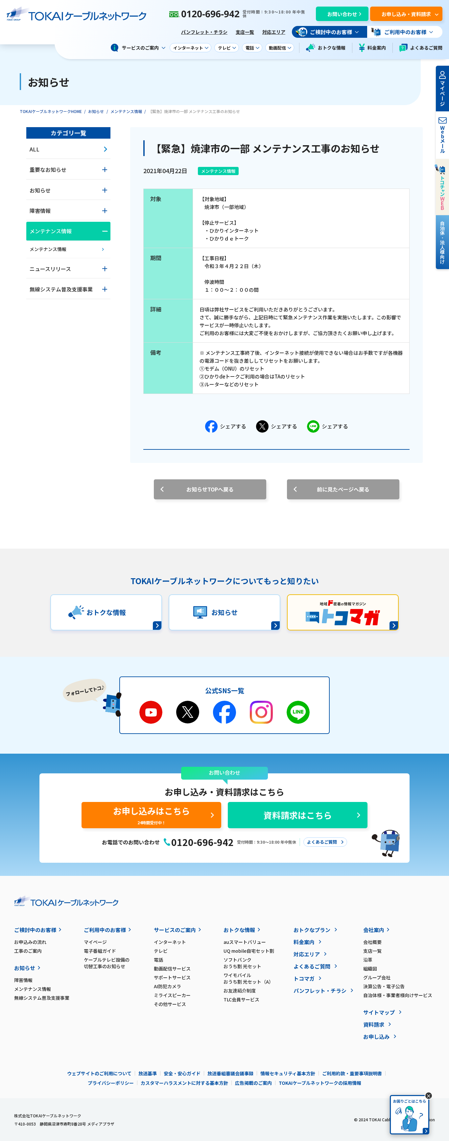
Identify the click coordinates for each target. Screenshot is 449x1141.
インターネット (170, 942)
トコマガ (304, 978)
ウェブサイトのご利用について (99, 1073)
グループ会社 (376, 977)
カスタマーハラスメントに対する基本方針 (184, 1083)
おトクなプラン (312, 930)
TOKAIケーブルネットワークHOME (51, 111)
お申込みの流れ (30, 942)
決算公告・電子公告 (384, 986)
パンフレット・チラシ (204, 32)
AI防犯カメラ (167, 986)
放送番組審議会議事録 (230, 1073)
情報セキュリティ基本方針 (287, 1073)
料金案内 (376, 47)
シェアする (233, 426)
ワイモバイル (248, 978)
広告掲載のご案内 (253, 1083)
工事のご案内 (28, 950)
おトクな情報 (331, 47)
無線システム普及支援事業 (41, 997)
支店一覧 (245, 32)
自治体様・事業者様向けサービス (397, 995)
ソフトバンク (242, 963)
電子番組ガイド (100, 950)
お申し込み (376, 1036)
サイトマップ (379, 1012)
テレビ (161, 950)
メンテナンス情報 (126, 111)
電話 (158, 959)
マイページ (95, 942)
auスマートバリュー (245, 942)
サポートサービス (172, 977)
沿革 (367, 959)
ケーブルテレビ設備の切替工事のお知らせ (107, 963)
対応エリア (273, 32)
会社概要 (372, 942)
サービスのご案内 (175, 930)
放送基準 (147, 1073)
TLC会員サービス (241, 999)
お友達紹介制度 (240, 990)
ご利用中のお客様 (105, 930)
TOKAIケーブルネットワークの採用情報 (320, 1083)
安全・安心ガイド (182, 1073)
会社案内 (373, 930)
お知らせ (96, 111)
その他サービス (170, 1004)
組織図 (370, 968)
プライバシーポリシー (111, 1083)
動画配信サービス (172, 968)
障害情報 (23, 980)
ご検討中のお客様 (35, 930)
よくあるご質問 (426, 47)
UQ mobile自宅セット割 (249, 950)
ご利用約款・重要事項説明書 (352, 1073)
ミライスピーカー (172, 995)
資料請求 (373, 1024)
